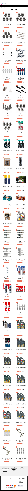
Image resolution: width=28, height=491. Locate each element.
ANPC (10, 481)
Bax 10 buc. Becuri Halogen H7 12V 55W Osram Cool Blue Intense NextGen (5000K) (7, 205)
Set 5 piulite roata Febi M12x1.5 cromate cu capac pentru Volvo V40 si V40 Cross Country (7, 42)
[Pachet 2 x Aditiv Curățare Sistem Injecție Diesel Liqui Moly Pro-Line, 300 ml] (7, 288)
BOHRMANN (7, 59)
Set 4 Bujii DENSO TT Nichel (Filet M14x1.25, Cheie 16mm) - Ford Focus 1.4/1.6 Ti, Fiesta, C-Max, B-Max (21, 313)
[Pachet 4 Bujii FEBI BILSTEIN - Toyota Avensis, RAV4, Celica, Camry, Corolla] (21, 234)
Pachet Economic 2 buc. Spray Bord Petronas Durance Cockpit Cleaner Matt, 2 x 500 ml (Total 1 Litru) (21, 132)
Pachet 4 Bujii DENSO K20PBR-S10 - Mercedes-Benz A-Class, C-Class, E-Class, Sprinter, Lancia (20, 259)
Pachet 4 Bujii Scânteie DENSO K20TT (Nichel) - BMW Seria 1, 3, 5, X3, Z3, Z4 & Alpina (7, 259)
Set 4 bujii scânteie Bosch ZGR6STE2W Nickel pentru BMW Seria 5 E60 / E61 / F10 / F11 (21, 78)
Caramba (7, 348)
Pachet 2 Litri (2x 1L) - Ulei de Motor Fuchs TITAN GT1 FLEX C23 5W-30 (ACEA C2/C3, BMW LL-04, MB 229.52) (7, 386)
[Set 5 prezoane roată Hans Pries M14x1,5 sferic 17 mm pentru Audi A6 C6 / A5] (7, 71)
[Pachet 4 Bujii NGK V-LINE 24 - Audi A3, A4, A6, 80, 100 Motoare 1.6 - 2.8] (7, 270)
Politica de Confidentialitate (4, 473)
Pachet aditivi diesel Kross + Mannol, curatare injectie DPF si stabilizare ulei (7, 331)
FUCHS (20, 330)
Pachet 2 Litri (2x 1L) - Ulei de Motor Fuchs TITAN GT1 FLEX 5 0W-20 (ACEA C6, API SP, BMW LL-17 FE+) (21, 349)
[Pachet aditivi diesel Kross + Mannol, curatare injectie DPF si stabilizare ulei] (7, 324)
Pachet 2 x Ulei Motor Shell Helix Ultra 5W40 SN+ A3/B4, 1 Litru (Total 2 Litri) (21, 223)
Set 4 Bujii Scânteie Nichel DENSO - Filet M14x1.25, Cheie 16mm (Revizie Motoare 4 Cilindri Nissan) (21, 458)
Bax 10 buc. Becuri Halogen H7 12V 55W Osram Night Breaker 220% (20, 205)
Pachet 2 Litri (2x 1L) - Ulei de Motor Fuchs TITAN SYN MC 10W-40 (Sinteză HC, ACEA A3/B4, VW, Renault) (7, 422)
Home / (2, 7)
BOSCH (20, 77)
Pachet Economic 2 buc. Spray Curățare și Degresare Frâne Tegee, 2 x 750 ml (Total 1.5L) (21, 168)
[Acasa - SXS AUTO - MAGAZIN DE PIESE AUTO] (4, 4)
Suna (4, 490)
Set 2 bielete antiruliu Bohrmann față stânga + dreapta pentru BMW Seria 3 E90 (7, 60)
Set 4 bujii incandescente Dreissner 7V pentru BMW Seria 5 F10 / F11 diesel (20, 42)
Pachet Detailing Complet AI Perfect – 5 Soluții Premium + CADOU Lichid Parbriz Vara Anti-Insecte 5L (20, 187)
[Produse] (1, 6)
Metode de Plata (11, 478)
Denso (7, 258)
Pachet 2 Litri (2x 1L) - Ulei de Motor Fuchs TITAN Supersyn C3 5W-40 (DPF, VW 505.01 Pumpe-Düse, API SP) (7, 404)
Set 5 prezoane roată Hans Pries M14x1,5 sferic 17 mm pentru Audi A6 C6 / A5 (7, 78)
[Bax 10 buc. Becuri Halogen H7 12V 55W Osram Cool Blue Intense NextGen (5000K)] (7, 198)
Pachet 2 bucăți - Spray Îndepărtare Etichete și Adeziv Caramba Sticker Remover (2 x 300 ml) (7, 349)
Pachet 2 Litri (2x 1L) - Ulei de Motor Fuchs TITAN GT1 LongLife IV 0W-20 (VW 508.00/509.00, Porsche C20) (21, 331)
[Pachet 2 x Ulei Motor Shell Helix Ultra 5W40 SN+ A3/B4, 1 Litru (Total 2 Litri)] (21, 216)
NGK (7, 276)
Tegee (7, 167)
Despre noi (2, 478)
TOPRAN (7, 77)
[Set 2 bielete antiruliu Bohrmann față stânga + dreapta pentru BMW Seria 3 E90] (7, 53)
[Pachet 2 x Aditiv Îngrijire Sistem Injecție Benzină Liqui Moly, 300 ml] (21, 270)
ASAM (7, 113)
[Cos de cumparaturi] (26, 6)
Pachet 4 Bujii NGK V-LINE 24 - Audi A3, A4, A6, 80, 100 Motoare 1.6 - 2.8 (7, 277)
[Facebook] (12, 469)
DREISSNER (7, 95)
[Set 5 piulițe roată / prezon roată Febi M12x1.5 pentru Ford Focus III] (7, 125)
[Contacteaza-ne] (25, 6)
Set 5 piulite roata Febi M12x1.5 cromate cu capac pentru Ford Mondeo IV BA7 (21, 24)
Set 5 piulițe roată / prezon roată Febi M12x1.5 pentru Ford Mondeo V (20, 114)
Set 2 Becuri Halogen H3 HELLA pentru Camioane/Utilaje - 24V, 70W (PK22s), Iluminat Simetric (7, 440)
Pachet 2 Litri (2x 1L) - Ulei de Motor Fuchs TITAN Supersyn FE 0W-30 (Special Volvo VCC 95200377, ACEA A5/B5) (21, 367)
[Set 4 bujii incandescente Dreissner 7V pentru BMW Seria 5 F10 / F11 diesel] (21, 35)
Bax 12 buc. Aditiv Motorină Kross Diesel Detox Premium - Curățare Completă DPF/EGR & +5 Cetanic (7, 223)
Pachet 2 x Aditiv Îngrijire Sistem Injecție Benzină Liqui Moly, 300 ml (20, 277)
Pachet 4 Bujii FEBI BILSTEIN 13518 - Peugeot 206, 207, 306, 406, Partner (7, 241)
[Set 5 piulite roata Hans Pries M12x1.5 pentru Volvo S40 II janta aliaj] (7, 17)
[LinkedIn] (14, 469)
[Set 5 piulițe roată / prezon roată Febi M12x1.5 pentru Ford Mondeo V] (21, 107)
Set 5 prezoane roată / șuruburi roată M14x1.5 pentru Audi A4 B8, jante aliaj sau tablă (7, 114)
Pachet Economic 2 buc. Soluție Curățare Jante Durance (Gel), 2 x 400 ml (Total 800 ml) (7, 150)
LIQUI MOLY (20, 276)
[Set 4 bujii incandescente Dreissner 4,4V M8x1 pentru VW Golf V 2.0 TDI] (7, 89)
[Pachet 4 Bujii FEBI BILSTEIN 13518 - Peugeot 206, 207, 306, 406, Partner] (7, 234)
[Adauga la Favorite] (10, 27)
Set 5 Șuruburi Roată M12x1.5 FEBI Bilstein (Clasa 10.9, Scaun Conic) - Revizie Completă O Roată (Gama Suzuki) (21, 440)
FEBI (20, 59)
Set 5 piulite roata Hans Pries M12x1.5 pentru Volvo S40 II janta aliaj (7, 24)
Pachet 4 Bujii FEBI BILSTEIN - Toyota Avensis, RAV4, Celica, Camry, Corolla (21, 241)
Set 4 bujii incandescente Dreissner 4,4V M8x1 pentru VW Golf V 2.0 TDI (7, 96)
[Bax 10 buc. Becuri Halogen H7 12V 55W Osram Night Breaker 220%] (21, 198)
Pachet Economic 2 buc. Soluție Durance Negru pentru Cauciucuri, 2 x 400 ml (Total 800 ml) (21, 150)
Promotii (4, 7)
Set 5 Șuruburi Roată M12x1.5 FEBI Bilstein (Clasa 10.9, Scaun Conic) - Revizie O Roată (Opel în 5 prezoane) (7, 458)
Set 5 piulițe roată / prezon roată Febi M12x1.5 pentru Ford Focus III (7, 132)
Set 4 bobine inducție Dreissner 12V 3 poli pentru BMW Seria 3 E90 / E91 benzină (21, 96)
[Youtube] (13, 469)
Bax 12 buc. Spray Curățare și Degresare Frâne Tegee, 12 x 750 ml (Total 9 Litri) (7, 168)
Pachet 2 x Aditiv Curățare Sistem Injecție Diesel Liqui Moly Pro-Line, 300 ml (7, 295)
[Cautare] (26, 3)
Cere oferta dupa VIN (2, 490)
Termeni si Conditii (3, 479)
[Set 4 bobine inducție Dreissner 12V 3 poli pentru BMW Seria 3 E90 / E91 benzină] (21, 89)
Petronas (21, 131)
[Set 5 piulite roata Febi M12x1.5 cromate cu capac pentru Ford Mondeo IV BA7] (21, 17)
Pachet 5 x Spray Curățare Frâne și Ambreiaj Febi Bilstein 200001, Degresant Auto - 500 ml (21, 295)
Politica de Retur (11, 479)
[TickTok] (16, 469)
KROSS (7, 330)
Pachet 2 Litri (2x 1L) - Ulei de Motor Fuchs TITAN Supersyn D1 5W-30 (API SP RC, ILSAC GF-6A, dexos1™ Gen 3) (21, 422)
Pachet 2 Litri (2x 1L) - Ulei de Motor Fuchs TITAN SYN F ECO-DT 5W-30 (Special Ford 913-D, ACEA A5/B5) (21, 386)
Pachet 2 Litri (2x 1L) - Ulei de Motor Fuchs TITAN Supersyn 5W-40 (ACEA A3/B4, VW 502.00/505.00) (21, 404)
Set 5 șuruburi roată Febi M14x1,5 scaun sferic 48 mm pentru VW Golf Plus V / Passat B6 (21, 60)
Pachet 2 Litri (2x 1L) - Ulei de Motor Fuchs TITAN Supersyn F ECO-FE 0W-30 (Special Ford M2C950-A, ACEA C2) (7, 367)
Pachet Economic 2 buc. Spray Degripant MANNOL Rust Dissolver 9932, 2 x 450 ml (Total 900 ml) (7, 187)
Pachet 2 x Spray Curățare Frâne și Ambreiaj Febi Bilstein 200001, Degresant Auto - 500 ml (7, 313)
